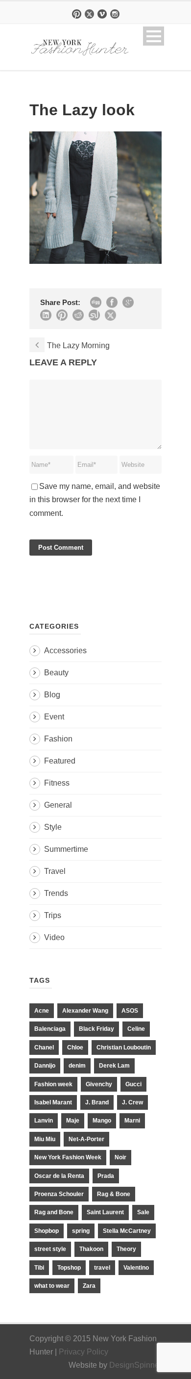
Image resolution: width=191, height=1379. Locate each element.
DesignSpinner (135, 1365)
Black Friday (96, 1028)
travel (102, 1267)
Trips (52, 915)
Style (53, 827)
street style (50, 1249)
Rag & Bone (113, 1194)
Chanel (44, 1047)
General (58, 805)
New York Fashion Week (67, 1157)
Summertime (66, 849)
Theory (126, 1249)
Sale (143, 1212)
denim (77, 1065)
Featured (59, 761)
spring (81, 1230)
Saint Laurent (105, 1212)
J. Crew (132, 1102)
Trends (56, 893)
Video (54, 937)
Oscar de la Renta (59, 1176)
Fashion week (53, 1084)
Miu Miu (44, 1139)
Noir (120, 1157)
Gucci (133, 1084)
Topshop (69, 1267)
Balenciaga (50, 1028)
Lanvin (43, 1120)
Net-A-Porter (86, 1139)
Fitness (57, 783)
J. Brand (97, 1102)
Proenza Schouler (59, 1194)
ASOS (129, 1010)
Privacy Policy (83, 1352)
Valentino (136, 1267)
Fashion (58, 739)
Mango (102, 1120)
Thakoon (91, 1249)
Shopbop (46, 1230)
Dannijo (44, 1065)
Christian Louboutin (123, 1047)
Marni (132, 1120)
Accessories (65, 650)
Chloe (75, 1047)
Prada (105, 1176)
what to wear (52, 1285)
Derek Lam (114, 1065)
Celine (136, 1028)
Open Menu (153, 36)
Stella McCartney (127, 1230)
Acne (41, 1010)
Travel (55, 871)
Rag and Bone (53, 1212)
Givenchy (99, 1084)
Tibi (39, 1267)
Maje (72, 1120)
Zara (89, 1285)
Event (54, 717)
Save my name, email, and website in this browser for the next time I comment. (94, 499)
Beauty (56, 672)
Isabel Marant (53, 1102)
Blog (52, 694)
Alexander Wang (85, 1010)
